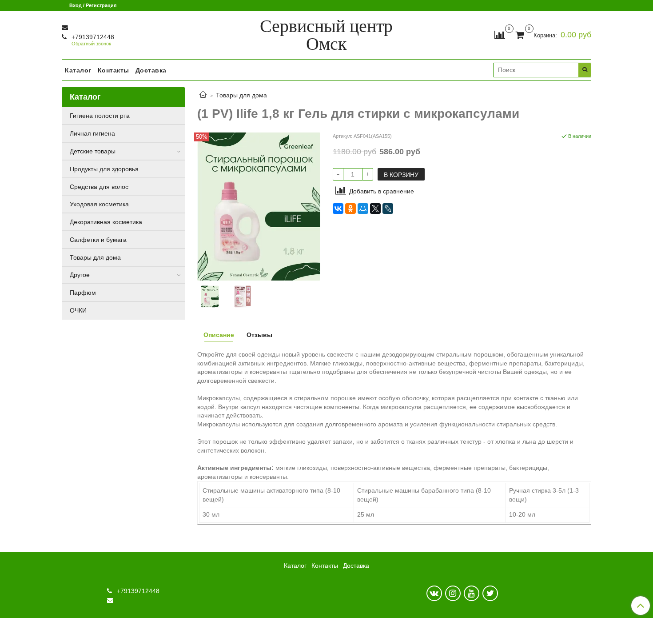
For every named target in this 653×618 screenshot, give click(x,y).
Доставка (151, 70)
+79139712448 (92, 36)
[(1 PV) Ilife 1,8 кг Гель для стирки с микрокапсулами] (258, 205)
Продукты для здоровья (104, 169)
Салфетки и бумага (98, 239)
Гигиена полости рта (100, 115)
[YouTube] (471, 593)
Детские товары (92, 151)
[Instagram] (453, 593)
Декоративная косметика (106, 221)
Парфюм (83, 292)
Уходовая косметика (99, 204)
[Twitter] (490, 593)
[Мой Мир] (363, 208)
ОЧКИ (78, 310)
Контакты (113, 70)
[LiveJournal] (387, 208)
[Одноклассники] (350, 208)
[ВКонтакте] (338, 208)
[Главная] (203, 95)
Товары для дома (241, 95)
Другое (80, 274)
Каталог (78, 70)
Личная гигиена (92, 133)
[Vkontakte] (434, 593)
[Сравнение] (500, 34)
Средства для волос (99, 186)
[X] (375, 208)
